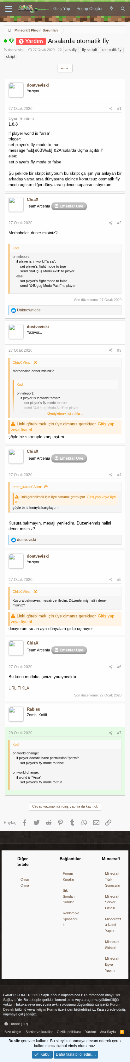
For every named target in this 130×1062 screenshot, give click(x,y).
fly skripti (89, 50)
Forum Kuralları (69, 876)
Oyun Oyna (25, 882)
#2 (119, 223)
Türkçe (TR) (18, 1024)
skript (10, 56)
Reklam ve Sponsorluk (71, 919)
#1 (119, 108)
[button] (8, 9)
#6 (119, 667)
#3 (119, 350)
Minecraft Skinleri (112, 945)
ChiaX (32, 199)
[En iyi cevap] (11, 41)
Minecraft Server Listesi (112, 902)
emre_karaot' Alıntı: (27, 487)
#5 (119, 579)
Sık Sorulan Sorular (68, 896)
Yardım (90, 1032)
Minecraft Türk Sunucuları (113, 879)
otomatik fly (111, 50)
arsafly (71, 50)
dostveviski (16, 50)
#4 (119, 475)
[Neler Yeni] (111, 8)
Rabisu (33, 709)
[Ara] (123, 8)
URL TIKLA (19, 688)
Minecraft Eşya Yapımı (112, 964)
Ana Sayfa (108, 1032)
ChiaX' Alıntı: (22, 362)
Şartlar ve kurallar (39, 1032)
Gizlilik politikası (69, 1032)
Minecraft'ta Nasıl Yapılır (113, 925)
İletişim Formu (46, 1009)
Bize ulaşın (12, 1032)
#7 (119, 733)
